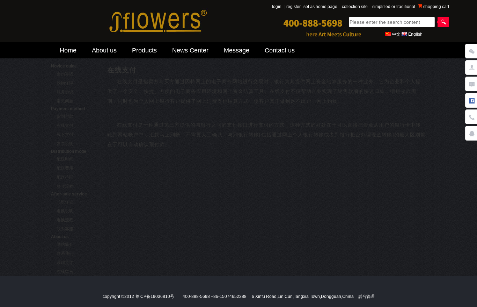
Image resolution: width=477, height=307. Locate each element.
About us (104, 50)
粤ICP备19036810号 (154, 296)
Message (236, 50)
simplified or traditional (393, 6)
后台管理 (366, 296)
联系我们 (65, 253)
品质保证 (65, 201)
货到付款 (65, 116)
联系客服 (65, 229)
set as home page (320, 6)
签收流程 (65, 186)
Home (68, 50)
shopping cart (435, 6)
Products (144, 50)
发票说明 (65, 143)
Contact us (280, 50)
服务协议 (65, 92)
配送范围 (65, 177)
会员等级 (65, 73)
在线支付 (65, 125)
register (293, 6)
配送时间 (65, 159)
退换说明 (65, 210)
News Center (190, 50)
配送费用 (65, 168)
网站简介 (65, 244)
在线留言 (65, 271)
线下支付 (65, 134)
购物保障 (65, 82)
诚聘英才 (65, 262)
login (276, 6)
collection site (355, 6)
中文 (396, 34)
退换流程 (65, 219)
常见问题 (65, 101)
